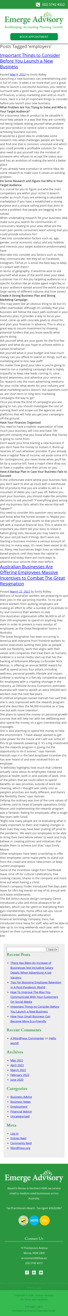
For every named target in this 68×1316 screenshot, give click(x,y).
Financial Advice (21, 1111)
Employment (18, 1106)
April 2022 (17, 1065)
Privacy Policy (52, 1283)
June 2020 (16, 1080)
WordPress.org (20, 1148)
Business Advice (21, 1097)
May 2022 (16, 1060)
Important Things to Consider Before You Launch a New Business (30, 60)
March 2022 (18, 1070)
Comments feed (21, 1143)
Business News (20, 1102)
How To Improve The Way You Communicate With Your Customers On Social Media (34, 997)
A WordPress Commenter (27, 1038)
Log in (14, 1133)
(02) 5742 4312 (53, 4)
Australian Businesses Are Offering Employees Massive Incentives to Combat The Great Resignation (32, 575)
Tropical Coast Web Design (41, 1310)
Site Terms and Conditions (34, 1299)
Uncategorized (20, 1116)
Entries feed (18, 1138)
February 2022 (19, 1075)
